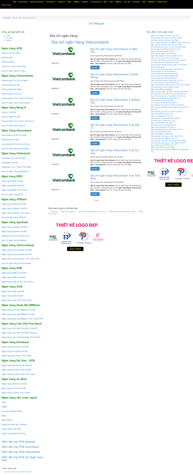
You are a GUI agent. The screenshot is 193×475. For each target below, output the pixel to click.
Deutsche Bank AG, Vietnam (14, 424)
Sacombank (50, 2)
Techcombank (96, 2)
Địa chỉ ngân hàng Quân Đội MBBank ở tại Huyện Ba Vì (170, 42)
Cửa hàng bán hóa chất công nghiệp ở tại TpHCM (168, 140)
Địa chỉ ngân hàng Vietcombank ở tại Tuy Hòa (114, 151)
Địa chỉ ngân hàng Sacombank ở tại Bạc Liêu (167, 69)
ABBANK (151, 2)
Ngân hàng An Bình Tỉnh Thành (16, 392)
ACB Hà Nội (7, 57)
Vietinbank (61, 2)
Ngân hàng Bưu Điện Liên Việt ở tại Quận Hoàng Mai (169, 91)
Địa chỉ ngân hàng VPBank (14, 217)
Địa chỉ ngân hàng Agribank (14, 240)
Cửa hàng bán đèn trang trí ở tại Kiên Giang (166, 38)
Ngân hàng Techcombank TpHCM (17, 249)
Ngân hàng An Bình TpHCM (14, 383)
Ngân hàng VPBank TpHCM (14, 208)
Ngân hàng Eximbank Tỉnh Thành (17, 355)
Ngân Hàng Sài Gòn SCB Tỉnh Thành (18, 374)
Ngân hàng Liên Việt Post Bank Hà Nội (19, 332)
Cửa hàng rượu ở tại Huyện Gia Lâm (164, 125)
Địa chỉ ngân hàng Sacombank (15, 148)
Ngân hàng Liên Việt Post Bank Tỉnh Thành (21, 337)
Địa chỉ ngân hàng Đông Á (13, 125)
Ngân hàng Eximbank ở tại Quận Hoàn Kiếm (166, 44)
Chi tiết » (95, 67)
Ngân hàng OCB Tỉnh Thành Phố (16, 300)
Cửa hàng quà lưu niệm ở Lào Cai (163, 120)
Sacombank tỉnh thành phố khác (16, 143)
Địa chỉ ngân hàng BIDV (12, 194)
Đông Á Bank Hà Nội (11, 116)
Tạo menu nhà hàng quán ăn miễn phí (17, 472)
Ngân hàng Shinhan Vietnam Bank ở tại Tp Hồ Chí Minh (170, 85)
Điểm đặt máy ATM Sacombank (20, 447)
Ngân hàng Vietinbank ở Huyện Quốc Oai (165, 98)
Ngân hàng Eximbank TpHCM (15, 346)
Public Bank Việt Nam (11, 428)
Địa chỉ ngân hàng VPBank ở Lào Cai (164, 138)
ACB (14, 2)
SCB (144, 2)
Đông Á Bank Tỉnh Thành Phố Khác (18, 121)
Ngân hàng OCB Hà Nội (12, 295)
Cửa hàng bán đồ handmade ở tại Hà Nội (165, 118)
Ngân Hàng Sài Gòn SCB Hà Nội (16, 369)
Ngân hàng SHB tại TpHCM (14, 272)
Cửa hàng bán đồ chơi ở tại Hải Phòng (164, 73)
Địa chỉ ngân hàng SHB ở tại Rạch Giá (164, 76)
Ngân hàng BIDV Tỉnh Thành (14, 189)
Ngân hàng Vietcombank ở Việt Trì (163, 51)
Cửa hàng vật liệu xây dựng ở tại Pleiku (165, 40)
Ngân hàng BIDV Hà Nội (12, 180)
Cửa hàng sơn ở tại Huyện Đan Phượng (165, 82)
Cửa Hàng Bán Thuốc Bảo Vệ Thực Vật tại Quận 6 (169, 94)
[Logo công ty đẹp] (76, 236)
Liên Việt (127, 2)
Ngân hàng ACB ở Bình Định (161, 131)
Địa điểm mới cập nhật (159, 32)
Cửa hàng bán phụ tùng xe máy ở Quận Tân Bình (168, 143)
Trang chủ (6, 18)
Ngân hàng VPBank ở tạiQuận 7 (162, 89)
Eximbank (136, 2)
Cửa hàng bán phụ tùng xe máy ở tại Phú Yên (167, 136)
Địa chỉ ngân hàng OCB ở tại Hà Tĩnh (164, 145)
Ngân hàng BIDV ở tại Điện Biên (162, 134)
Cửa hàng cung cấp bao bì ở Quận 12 (164, 102)
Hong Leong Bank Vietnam (14, 433)
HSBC (4, 406)
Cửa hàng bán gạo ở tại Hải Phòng (163, 53)
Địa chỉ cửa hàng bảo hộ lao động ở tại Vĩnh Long (168, 96)
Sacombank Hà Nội (10, 139)
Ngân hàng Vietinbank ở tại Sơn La (163, 127)
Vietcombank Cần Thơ (12, 93)
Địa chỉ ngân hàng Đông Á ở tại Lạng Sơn (165, 49)
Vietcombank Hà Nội (11, 84)
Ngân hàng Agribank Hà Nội (14, 231)
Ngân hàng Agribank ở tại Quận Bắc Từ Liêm (167, 56)
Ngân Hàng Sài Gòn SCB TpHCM (17, 365)
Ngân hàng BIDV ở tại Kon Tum (162, 114)
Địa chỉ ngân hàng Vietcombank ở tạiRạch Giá (115, 101)
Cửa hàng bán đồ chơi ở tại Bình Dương (165, 87)
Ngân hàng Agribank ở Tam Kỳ (161, 116)
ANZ (4, 402)
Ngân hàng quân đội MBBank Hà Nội (18, 314)
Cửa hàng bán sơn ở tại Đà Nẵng (162, 100)
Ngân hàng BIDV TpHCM (13, 185)
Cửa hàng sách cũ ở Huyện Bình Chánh (165, 62)
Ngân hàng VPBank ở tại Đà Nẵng (163, 147)
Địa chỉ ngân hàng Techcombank (16, 263)
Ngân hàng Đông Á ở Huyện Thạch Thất (165, 35)
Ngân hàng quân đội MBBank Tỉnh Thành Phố (22, 318)
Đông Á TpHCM (9, 112)
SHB (105, 2)
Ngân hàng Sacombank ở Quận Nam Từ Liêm (167, 80)
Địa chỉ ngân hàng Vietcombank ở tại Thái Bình (115, 176)
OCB (111, 2)
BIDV (69, 2)
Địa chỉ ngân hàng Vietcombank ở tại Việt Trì (114, 126)
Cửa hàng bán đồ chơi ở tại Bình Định (164, 78)
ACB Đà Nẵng (8, 61)
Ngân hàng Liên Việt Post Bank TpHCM (19, 328)
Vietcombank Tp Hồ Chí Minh (15, 80)
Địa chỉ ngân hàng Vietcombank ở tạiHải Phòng (114, 75)
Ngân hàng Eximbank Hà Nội (15, 351)
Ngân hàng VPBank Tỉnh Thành (16, 212)
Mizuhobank (7, 419)
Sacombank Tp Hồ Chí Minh (14, 135)
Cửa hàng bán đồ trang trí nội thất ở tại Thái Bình (168, 60)
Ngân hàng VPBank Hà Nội (14, 203)
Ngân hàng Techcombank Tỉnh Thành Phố (20, 258)
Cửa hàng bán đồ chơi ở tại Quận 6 (163, 71)
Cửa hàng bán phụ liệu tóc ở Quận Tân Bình (166, 111)
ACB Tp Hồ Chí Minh (11, 52)
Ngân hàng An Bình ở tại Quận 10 (163, 123)
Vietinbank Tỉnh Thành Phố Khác (16, 166)
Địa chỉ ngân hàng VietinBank (15, 171)
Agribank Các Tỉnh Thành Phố (15, 235)
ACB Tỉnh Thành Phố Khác (14, 66)
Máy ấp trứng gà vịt (68, 211)
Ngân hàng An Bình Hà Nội (14, 388)
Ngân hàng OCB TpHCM (13, 291)
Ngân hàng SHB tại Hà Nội (14, 277)
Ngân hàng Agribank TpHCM (14, 226)
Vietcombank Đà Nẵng (12, 89)
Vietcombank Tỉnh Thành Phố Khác (17, 98)
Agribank (85, 2)
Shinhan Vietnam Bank (12, 411)
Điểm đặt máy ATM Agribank (18, 441)
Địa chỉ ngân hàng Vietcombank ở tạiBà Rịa (113, 50)
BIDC (4, 415)
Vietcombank (23, 2)
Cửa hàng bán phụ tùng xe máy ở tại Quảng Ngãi (168, 47)
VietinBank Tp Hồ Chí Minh (14, 158)
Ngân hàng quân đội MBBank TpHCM (18, 309)
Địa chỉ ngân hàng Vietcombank (16, 102)
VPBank (77, 2)
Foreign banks (162, 2)
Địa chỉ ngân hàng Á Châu (13, 70)
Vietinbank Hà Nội (10, 162)
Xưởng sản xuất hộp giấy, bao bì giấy (92, 211)
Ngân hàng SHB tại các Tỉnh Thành (17, 281)
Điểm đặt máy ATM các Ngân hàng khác (22, 458)
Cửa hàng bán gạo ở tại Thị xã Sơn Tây (165, 58)
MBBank (118, 2)
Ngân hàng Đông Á (37, 2)
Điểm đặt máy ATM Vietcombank (21, 452)
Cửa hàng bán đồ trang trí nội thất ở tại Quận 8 (167, 105)
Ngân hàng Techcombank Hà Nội (16, 254)
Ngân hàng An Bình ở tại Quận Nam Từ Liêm (167, 129)
